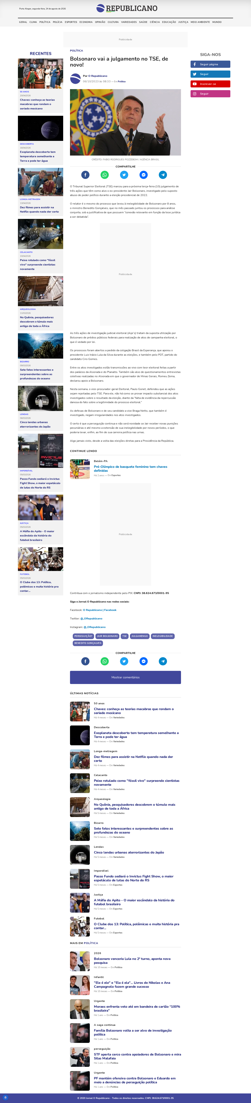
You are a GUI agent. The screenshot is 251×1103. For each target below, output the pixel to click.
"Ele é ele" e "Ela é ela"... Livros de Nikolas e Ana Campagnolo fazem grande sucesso (132, 985)
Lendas (24, 414)
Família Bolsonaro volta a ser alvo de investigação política (133, 1032)
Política (45, 22)
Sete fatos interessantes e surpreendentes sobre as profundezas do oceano (36, 374)
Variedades (129, 22)
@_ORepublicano (91, 618)
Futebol (25, 574)
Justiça (183, 22)
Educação (169, 22)
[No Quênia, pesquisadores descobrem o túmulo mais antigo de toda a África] (40, 291)
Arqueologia (28, 309)
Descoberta (27, 144)
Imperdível (26, 470)
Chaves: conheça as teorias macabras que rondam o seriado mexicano (37, 104)
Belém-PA (101, 461)
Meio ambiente (200, 22)
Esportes (71, 22)
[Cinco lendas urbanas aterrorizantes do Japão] (40, 398)
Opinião (100, 22)
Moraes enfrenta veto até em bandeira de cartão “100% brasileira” (137, 1009)
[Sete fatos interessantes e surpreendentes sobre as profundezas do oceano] (40, 346)
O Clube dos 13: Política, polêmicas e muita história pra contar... (39, 586)
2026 (97, 953)
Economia (86, 22)
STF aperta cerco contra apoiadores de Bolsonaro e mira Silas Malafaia (137, 1056)
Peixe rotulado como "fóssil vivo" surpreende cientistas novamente (37, 264)
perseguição (102, 1049)
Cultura (113, 22)
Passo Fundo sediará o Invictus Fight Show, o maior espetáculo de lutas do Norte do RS (40, 483)
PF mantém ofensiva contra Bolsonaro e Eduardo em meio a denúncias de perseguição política (135, 1080)
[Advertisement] (125, 274)
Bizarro (24, 361)
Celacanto (26, 252)
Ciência (155, 22)
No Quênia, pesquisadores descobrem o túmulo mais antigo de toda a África (37, 322)
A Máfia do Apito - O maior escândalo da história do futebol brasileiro (37, 535)
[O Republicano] (75, 78)
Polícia (57, 22)
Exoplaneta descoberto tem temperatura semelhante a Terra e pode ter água (37, 156)
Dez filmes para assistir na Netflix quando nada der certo (39, 210)
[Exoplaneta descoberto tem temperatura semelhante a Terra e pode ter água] (40, 128)
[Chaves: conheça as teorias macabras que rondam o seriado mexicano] (40, 74)
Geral (23, 22)
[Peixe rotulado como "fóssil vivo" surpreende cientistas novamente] (40, 234)
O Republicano (97, 76)
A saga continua (105, 1025)
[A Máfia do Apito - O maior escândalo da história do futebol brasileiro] (40, 507)
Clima (33, 22)
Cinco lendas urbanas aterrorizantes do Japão (35, 424)
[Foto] (80, 469)
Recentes (40, 53)
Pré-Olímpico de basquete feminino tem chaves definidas (130, 469)
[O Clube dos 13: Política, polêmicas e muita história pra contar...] (40, 559)
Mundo (217, 22)
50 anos (24, 91)
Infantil (99, 977)
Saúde (143, 22)
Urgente (99, 1001)
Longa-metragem (30, 199)
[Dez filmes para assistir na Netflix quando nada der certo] (40, 182)
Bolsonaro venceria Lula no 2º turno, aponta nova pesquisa (132, 961)
